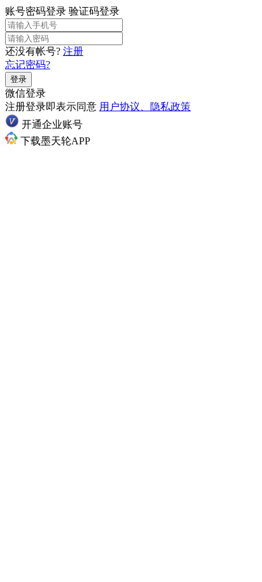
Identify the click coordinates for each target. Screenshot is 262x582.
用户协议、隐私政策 (145, 106)
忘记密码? (27, 64)
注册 (73, 51)
